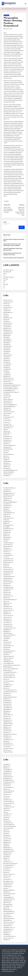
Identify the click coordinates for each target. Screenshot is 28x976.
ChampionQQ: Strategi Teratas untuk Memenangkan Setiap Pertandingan (12, 245)
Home (3, 8)
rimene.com (5, 888)
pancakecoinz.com (7, 521)
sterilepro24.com (7, 659)
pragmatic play (10, 955)
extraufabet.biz (6, 351)
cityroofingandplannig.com (9, 406)
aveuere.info (6, 557)
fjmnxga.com (6, 872)
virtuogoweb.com (7, 326)
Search (4, 222)
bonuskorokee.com (7, 704)
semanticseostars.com (8, 569)
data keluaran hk (7, 271)
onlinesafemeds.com (7, 332)
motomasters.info (7, 642)
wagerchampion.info (7, 626)
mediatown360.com (7, 916)
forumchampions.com (8, 776)
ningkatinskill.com (7, 433)
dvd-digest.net (6, 891)
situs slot (4, 955)
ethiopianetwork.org (7, 578)
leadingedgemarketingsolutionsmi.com (12, 385)
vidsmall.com (6, 654)
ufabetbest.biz (6, 360)
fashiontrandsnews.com (8, 379)
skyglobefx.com (6, 631)
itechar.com (6, 314)
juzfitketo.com (6, 466)
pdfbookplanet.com (7, 606)
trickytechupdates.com (8, 929)
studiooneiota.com (7, 617)
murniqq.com (23, 962)
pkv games (6, 201)
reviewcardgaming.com (8, 663)
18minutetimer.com (7, 567)
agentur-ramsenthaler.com (9, 635)
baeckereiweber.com (7, 300)
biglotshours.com (7, 328)
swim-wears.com (7, 785)
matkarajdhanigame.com (9, 512)
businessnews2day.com (8, 656)
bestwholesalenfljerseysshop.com (10, 388)
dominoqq (5, 278)
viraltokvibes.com (7, 805)
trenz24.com (6, 833)
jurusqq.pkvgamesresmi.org (8, 971)
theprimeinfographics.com (9, 675)
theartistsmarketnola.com (9, 893)
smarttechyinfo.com (7, 544)
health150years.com (7, 799)
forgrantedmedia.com (8, 787)
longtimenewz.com (7, 725)
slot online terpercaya (8, 270)
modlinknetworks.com (8, 723)
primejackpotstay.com (8, 739)
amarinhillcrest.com (7, 814)
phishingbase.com (7, 736)
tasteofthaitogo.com (8, 867)
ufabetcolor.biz (6, 349)
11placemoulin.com (7, 537)
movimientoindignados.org (9, 445)
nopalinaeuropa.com (8, 473)
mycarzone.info (6, 643)
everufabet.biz (6, 372)
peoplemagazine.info (8, 301)
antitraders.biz (6, 394)
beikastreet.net (6, 766)
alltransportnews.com (8, 378)
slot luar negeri (7, 953)
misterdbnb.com (7, 686)
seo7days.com (6, 860)
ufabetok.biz (6, 371)
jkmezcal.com (6, 688)
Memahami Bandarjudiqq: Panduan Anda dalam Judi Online (12, 249)
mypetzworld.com (7, 413)
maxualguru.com (7, 548)
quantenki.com (6, 649)
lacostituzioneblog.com (8, 454)
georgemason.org (7, 489)
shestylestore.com (7, 750)
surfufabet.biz (6, 358)
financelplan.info (7, 503)
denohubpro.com (7, 612)
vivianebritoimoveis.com (8, 806)
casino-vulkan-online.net (8, 913)
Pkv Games (6, 15)
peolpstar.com (6, 789)
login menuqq (12, 964)
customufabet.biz (7, 363)
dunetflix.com (6, 443)
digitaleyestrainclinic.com (9, 918)
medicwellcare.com (7, 652)
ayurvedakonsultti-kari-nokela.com (11, 392)
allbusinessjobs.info (7, 496)
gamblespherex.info (7, 633)
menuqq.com (4, 949)
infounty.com (6, 415)
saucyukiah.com (6, 764)
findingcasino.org (7, 619)
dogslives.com (6, 604)
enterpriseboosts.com (8, 822)
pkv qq (9, 949)
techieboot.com (6, 310)
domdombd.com (7, 711)
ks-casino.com (6, 422)
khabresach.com (7, 932)
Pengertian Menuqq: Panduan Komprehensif (13, 257)
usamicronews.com (7, 730)
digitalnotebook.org (7, 546)
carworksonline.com (7, 792)
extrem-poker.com (7, 420)
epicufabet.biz (6, 367)
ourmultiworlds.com (7, 769)
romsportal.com (7, 746)
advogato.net (6, 817)
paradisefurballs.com (8, 555)
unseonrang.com (7, 594)
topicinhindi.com (7, 491)
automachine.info (7, 622)
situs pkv (22, 956)
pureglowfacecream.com (8, 851)
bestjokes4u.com (7, 530)
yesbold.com (6, 316)
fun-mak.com (6, 682)
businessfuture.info (7, 505)
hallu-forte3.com (7, 902)
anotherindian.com (7, 461)
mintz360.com (6, 539)
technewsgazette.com (8, 849)
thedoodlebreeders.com (8, 425)
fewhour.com (6, 565)
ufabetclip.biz (6, 337)
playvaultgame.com (7, 743)
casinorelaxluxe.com (7, 707)
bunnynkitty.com (7, 868)
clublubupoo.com (7, 698)
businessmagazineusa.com (9, 651)
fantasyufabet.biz (7, 340)
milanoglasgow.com (7, 900)
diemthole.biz (6, 844)
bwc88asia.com (6, 418)
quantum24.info (7, 647)
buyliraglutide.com (7, 330)
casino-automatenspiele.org (9, 826)
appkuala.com (6, 858)
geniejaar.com (6, 534)
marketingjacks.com (7, 925)
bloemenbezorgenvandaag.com (10, 863)
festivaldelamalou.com (8, 780)
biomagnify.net (6, 475)
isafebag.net (6, 819)
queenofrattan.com (7, 608)
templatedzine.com (7, 436)
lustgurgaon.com (7, 532)
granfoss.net (6, 907)
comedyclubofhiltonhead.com (10, 672)
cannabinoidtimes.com (8, 558)
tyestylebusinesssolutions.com (10, 691)
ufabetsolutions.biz (7, 355)
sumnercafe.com (7, 441)
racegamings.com (7, 737)
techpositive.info (7, 592)
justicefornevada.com (8, 581)
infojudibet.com (6, 507)
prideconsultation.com (8, 525)
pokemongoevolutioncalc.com (10, 734)
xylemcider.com (6, 463)
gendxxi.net (5, 640)
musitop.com (6, 450)
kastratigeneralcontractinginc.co (10, 386)
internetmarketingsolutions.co (10, 599)
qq (4, 275)
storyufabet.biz (6, 365)
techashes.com (6, 303)
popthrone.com (6, 514)
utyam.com (5, 452)
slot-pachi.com (6, 551)
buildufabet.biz (6, 376)
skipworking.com (7, 835)
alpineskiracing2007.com (8, 911)
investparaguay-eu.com (8, 417)
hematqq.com (5, 964)
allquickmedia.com (7, 847)
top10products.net (7, 498)
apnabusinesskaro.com (8, 938)
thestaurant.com (7, 695)
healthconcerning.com (8, 562)
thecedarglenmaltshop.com (9, 487)
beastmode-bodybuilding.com (10, 502)
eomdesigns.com (7, 636)
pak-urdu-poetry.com (8, 596)
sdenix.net (5, 812)
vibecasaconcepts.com (8, 645)
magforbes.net (6, 808)
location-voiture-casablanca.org (10, 668)
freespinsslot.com (7, 553)
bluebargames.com (7, 778)
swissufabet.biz (6, 344)
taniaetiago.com (7, 464)
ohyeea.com (6, 456)
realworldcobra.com (7, 620)
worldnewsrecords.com (8, 658)
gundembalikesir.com (8, 312)
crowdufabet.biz (7, 374)
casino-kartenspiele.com (8, 824)
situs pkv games (19, 951)
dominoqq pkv (15, 949)
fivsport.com (6, 434)
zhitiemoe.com (6, 457)
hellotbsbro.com (7, 585)
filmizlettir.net (6, 767)
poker (4, 280)
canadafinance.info (7, 884)
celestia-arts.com (7, 775)
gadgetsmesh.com (7, 580)
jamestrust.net (6, 831)
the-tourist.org (6, 815)
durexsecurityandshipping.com (10, 404)
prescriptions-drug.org (8, 801)
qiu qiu (4, 273)
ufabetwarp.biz (6, 335)
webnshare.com (6, 574)
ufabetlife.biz (6, 353)
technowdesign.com (7, 402)
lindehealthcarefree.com (8, 495)
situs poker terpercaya (8, 277)
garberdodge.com (7, 783)
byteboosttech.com (7, 323)
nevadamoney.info (7, 886)
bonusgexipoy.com (7, 705)
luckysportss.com (7, 727)
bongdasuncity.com (7, 549)
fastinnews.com (6, 716)
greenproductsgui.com (8, 560)
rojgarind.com (6, 564)
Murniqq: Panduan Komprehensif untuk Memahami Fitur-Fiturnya (12, 254)
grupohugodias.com (7, 427)
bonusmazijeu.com (7, 700)
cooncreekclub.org (7, 771)
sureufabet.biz (6, 362)
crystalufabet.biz (7, 369)
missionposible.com (7, 920)
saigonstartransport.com (9, 874)
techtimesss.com (7, 794)
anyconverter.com (7, 838)
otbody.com (6, 829)
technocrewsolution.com (8, 803)
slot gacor (8, 967)
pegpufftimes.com (7, 773)
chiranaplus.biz (6, 895)
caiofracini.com (6, 590)
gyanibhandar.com (7, 333)
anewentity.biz (6, 856)
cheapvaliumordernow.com (9, 677)
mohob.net (5, 541)
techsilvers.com (6, 431)
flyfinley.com (6, 523)
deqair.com (5, 429)
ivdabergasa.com (7, 408)
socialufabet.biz (7, 356)
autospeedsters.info (7, 624)
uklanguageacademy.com (9, 493)
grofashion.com (6, 732)
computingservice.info (8, 588)
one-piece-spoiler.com (8, 615)
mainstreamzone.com (8, 571)
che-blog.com (6, 519)
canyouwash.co (6, 305)
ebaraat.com (6, 319)
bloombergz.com (7, 821)
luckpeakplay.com (7, 728)
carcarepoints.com (7, 424)
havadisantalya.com (7, 307)
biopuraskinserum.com (8, 881)
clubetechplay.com (7, 709)
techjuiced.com (6, 321)
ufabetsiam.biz (6, 342)
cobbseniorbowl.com (7, 401)
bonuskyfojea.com (7, 702)
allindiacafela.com (7, 909)
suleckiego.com (6, 939)
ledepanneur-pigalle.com (8, 890)
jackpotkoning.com (7, 721)
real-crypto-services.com (8, 411)
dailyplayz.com (6, 713)
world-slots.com (6, 516)
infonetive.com (6, 877)
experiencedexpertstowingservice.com (11, 665)
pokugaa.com (6, 741)
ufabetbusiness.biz (7, 346)
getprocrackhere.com (8, 714)
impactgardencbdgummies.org (10, 470)
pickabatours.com (7, 500)
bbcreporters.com (7, 381)
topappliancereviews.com (9, 927)
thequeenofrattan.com (8, 610)
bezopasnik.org (6, 870)
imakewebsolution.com (8, 518)
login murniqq (19, 964)
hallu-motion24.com (7, 904)
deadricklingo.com (7, 629)
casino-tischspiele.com (8, 828)
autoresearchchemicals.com (9, 936)
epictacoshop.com (7, 879)
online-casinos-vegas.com (9, 922)
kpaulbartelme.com (7, 670)
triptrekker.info (6, 638)
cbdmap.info (6, 509)
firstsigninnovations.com (8, 782)
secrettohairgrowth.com (8, 865)
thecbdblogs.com (7, 934)
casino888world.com (8, 684)
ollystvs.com (6, 601)
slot (15, 955)
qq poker (14, 965)
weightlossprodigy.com (8, 542)
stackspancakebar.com (8, 897)
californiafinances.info (8, 883)
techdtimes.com (6, 309)
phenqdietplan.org (7, 440)
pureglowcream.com (7, 861)
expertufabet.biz (7, 339)
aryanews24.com (7, 395)
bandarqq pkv (16, 962)
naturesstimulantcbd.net (8, 472)
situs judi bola (15, 953)
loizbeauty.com (6, 837)
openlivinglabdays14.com (8, 390)
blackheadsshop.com (8, 666)
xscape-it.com (6, 397)
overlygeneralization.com (9, 576)
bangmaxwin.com (7, 876)
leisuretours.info (7, 583)
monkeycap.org (6, 810)
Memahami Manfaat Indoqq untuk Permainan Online (13, 240)
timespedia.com (6, 840)
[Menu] (25, 3)
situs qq (4, 951)
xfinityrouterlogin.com (8, 923)
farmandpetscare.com (8, 587)
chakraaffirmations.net (8, 528)
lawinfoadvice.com (7, 438)
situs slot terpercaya (14, 956)
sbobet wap (9, 962)
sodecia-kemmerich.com (8, 681)
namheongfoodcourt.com (9, 899)
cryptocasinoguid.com (8, 383)
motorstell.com (6, 798)
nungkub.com (6, 459)
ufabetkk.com (6, 845)
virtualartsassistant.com (8, 674)
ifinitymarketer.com (7, 720)
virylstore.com (6, 796)
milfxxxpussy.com (7, 447)
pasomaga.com (6, 468)
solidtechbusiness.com (8, 661)
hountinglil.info (6, 526)
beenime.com (6, 679)
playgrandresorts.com (8, 744)
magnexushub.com (7, 324)
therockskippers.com (7, 906)
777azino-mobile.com (8, 399)
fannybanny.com (7, 718)
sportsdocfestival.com (8, 748)
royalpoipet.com (7, 693)
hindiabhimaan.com (7, 930)
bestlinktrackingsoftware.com (10, 697)
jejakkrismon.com (7, 842)
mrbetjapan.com (7, 854)
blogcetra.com (6, 597)
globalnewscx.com (7, 603)
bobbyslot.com (6, 535)
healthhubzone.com (7, 317)
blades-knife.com (7, 613)
